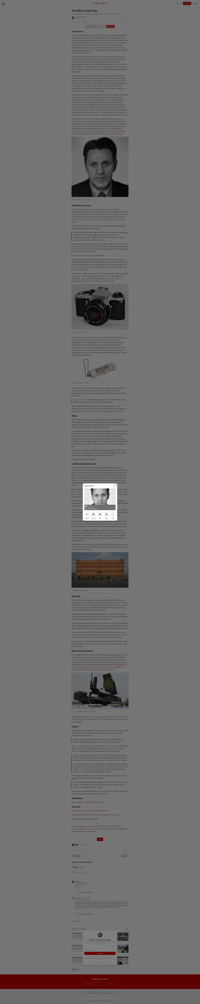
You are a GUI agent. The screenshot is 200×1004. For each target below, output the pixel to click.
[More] (113, 514)
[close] (115, 485)
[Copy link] (86, 514)
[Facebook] (93, 514)
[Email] (100, 514)
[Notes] (106, 514)
